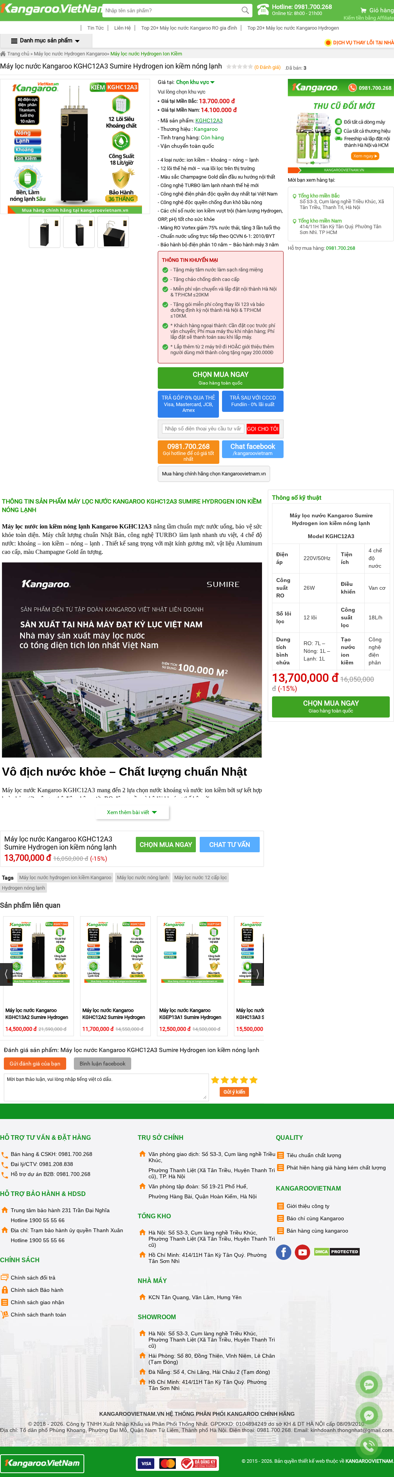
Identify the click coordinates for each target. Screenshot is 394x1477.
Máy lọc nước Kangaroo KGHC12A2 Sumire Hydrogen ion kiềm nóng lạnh (113, 1017)
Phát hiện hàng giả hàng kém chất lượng (336, 1167)
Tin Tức (95, 28)
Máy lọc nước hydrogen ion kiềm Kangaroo (65, 877)
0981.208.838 (56, 1164)
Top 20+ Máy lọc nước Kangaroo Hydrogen (292, 28)
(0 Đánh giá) (267, 67)
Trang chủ (17, 54)
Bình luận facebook (102, 1063)
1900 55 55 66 (47, 1220)
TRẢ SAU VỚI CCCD (253, 401)
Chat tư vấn (229, 844)
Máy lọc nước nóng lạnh (143, 877)
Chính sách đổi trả (33, 1278)
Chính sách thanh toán (38, 1314)
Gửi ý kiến (234, 1092)
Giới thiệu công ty (308, 1206)
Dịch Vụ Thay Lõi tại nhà (363, 42)
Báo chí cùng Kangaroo (315, 1218)
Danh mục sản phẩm (46, 40)
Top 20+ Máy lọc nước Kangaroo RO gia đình (188, 28)
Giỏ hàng (381, 10)
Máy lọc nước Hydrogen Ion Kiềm (146, 54)
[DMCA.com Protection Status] (338, 1254)
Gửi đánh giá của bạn (35, 1063)
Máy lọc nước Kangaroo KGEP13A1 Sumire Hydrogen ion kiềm (190, 1017)
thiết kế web (311, 1461)
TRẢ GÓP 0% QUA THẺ (188, 404)
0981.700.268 (340, 248)
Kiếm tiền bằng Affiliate (369, 18)
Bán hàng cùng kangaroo (317, 1231)
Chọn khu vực (193, 82)
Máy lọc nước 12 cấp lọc (200, 877)
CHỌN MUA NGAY (166, 844)
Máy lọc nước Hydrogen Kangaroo (70, 54)
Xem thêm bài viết (128, 812)
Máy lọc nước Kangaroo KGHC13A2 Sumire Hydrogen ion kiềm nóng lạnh (36, 1017)
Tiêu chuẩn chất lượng (314, 1155)
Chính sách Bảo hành (37, 1290)
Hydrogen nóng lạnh (23, 888)
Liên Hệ (122, 28)
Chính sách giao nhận (37, 1302)
